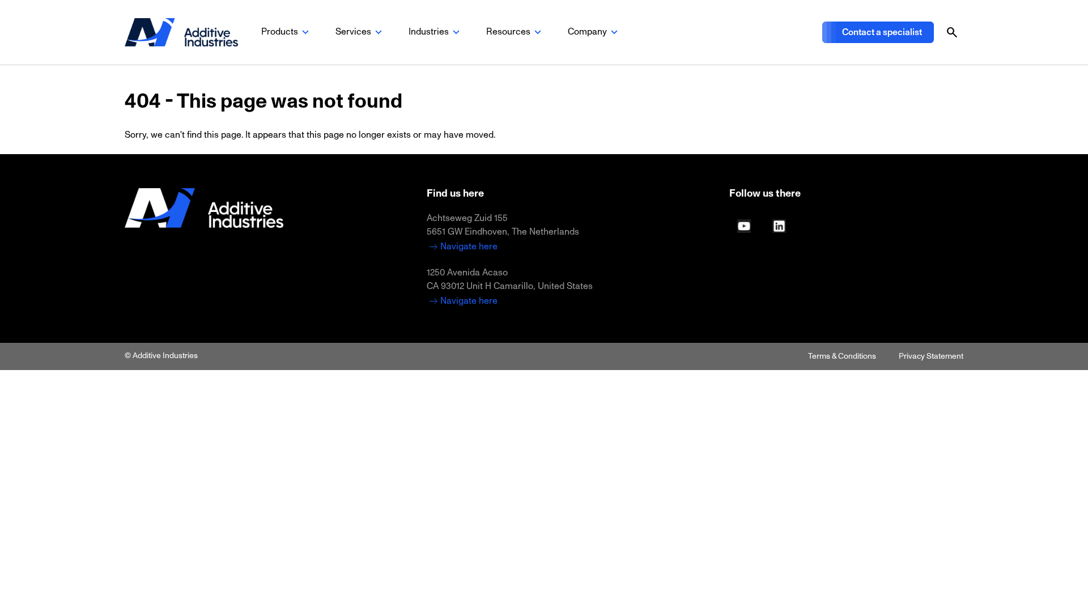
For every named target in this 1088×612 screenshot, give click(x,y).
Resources (508, 31)
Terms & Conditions (842, 356)
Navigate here (469, 246)
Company (587, 31)
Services (353, 31)
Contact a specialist (882, 32)
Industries (429, 31)
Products (279, 31)
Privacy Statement (931, 356)
